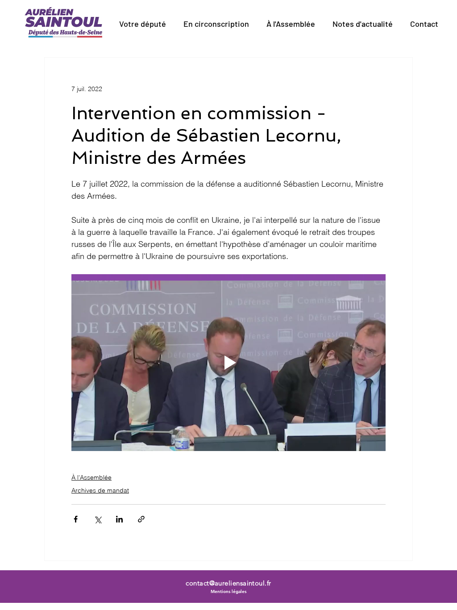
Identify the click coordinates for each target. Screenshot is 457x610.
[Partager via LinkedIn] (119, 519)
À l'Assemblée (91, 477)
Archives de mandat (100, 490)
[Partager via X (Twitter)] (97, 519)
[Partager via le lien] (141, 519)
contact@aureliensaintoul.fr (228, 583)
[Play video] (228, 362)
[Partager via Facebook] (75, 519)
